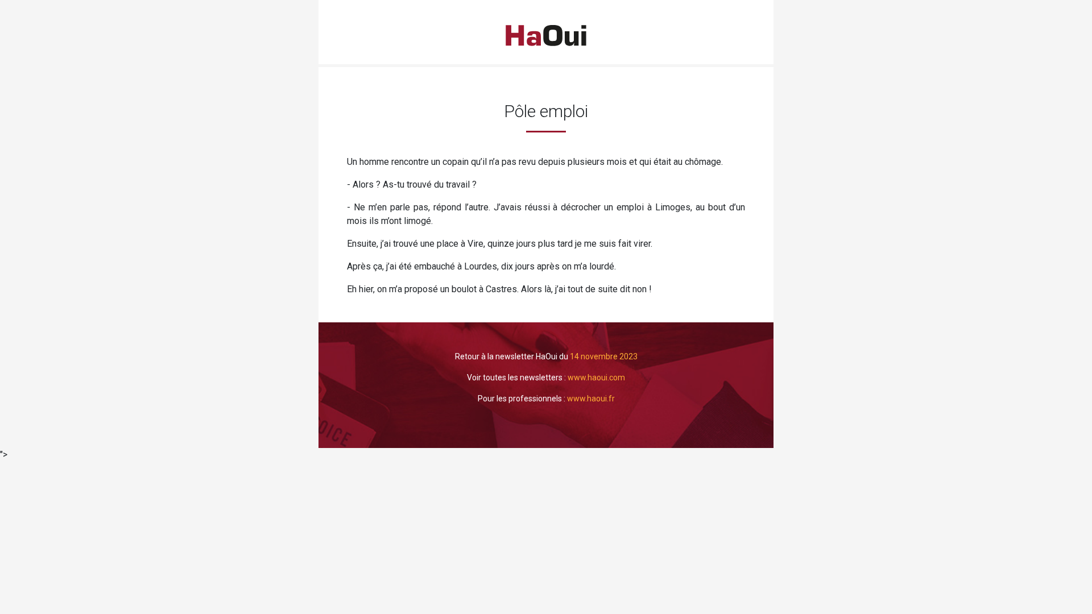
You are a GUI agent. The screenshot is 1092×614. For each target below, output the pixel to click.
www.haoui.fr (591, 398)
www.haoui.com (596, 377)
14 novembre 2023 (604, 356)
